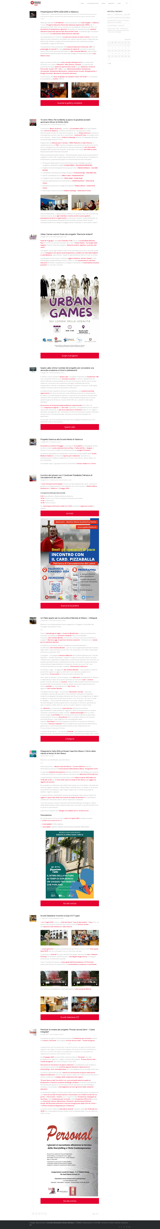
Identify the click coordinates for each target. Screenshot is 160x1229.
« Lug (109, 63)
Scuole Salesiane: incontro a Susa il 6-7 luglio (60, 916)
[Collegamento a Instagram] (119, 1227)
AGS (51, 236)
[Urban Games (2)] (33, 237)
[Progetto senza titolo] (33, 1032)
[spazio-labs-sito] (33, 370)
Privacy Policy (124, 1222)
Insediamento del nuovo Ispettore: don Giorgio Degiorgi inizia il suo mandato (118, 21)
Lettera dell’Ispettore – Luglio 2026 (115, 25)
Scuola (42, 18)
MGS (62, 16)
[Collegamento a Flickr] (124, 1227)
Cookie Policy (117, 1222)
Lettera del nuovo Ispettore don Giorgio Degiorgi (118, 17)
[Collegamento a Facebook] (121, 1227)
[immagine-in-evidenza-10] (33, 620)
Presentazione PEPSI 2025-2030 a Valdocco (59, 12)
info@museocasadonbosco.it (52, 820)
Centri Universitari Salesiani (83, 14)
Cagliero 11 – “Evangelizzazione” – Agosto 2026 (118, 14)
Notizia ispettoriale (68, 16)
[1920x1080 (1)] (33, 753)
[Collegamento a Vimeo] (126, 1227)
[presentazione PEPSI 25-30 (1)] (33, 14)
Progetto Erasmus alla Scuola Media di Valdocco (61, 439)
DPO (31, 1225)
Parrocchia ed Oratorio (79, 16)
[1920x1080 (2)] (33, 918)
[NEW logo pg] (36, 3)
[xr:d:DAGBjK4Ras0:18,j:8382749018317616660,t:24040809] (33, 478)
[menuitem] (82, 3)
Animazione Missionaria (57, 14)
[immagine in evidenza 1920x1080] (33, 442)
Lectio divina (57, 16)
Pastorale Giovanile (90, 16)
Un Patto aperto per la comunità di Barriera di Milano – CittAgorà (68, 618)
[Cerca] (126, 3)
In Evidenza (51, 16)
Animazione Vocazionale (70, 14)
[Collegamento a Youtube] (129, 1227)
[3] (33, 122)
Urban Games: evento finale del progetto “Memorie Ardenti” (66, 234)
